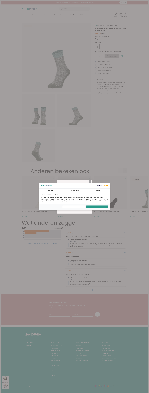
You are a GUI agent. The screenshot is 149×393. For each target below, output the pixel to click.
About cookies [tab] (74, 190)
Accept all (97, 207)
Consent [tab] (50, 190)
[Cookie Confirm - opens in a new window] (102, 185)
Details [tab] (98, 190)
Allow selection (74, 207)
